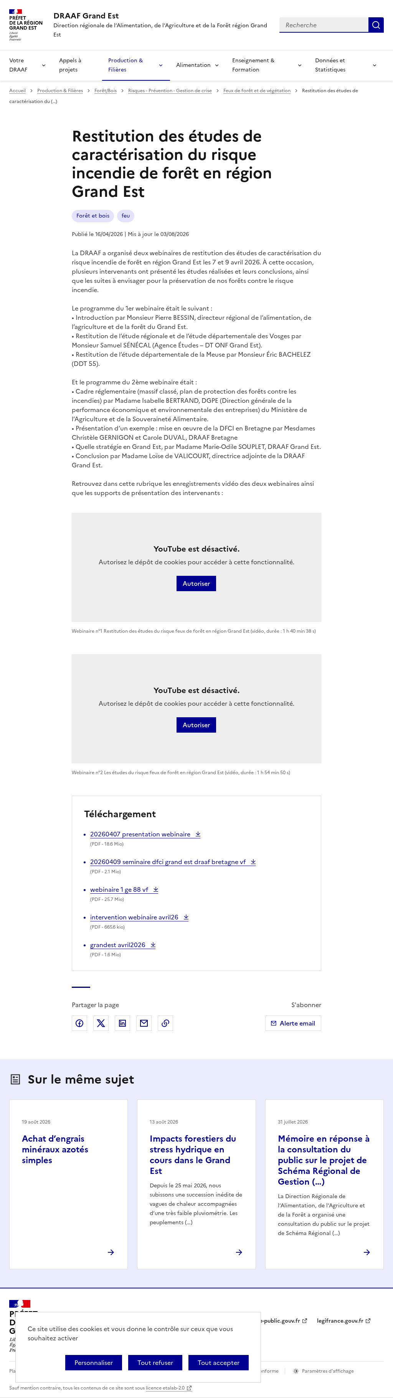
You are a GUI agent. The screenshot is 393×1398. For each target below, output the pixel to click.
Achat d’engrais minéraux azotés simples (55, 1149)
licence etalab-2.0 (165, 1388)
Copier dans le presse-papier (165, 1023)
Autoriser (196, 583)
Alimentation (193, 65)
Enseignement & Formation (253, 65)
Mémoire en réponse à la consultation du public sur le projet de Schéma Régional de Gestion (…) (324, 1160)
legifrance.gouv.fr (340, 1321)
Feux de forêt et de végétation (257, 90)
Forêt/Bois (105, 90)
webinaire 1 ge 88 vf (120, 889)
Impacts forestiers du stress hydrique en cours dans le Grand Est (193, 1154)
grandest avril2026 (118, 944)
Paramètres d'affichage (328, 1371)
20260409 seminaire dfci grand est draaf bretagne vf (168, 861)
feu (126, 216)
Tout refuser (155, 1362)
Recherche (376, 25)
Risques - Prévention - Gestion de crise (170, 90)
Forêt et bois (92, 216)
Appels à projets (70, 65)
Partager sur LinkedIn (122, 1023)
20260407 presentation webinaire (141, 834)
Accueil (17, 90)
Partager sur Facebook (79, 1023)
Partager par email (144, 1023)
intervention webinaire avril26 (135, 917)
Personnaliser (93, 1362)
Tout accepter (218, 1362)
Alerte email (297, 1023)
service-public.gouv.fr (272, 1321)
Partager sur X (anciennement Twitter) (101, 1023)
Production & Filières (125, 65)
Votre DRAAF (18, 65)
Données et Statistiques (330, 65)
